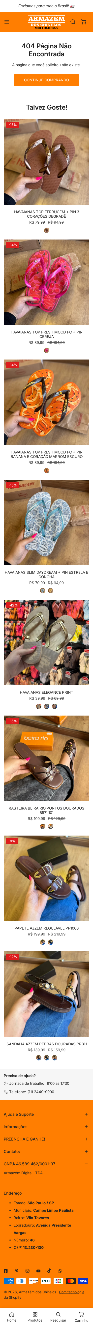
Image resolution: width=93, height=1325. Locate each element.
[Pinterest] (16, 1271)
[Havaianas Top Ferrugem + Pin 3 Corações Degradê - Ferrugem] (47, 230)
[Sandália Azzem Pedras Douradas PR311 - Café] (39, 1058)
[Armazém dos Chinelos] (46, 22)
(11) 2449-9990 (41, 1091)
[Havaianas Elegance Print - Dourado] (39, 706)
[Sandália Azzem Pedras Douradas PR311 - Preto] (47, 1058)
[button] (83, 21)
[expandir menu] (7, 21)
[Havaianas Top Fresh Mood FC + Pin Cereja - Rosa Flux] (47, 350)
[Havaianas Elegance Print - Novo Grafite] (47, 706)
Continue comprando (46, 80)
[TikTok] (49, 1271)
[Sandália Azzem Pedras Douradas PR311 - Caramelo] (55, 1058)
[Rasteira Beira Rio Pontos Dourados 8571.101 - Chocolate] (43, 826)
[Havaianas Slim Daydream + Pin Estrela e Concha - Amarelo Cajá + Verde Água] (51, 591)
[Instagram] (27, 1271)
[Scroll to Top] (84, 1299)
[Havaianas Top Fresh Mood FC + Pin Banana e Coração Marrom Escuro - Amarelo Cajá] (47, 471)
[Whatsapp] (60, 1271)
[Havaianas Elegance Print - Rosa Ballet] (55, 706)
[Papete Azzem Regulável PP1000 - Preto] (51, 942)
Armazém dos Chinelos (38, 1292)
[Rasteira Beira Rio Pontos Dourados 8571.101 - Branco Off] (51, 826)
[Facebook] (5, 1271)
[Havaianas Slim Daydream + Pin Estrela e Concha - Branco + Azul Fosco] (43, 591)
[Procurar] (72, 21)
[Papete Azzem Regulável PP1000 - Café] (43, 942)
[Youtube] (38, 1271)
